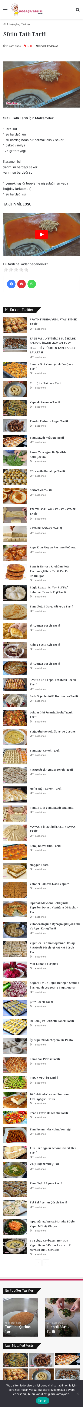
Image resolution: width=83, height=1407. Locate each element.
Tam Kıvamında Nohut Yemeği (50, 1129)
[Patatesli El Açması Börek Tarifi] (15, 775)
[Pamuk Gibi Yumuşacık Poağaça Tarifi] (15, 370)
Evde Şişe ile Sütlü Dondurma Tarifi (54, 696)
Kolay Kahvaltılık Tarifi (45, 846)
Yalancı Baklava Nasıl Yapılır (49, 884)
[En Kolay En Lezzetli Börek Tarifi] (15, 1027)
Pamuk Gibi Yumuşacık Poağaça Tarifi (51, 367)
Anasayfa (12, 24)
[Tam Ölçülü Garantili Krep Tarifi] (15, 612)
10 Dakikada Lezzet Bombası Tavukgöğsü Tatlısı (49, 1097)
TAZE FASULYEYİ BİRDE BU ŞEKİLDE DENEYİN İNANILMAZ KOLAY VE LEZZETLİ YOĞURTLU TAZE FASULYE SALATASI (53, 345)
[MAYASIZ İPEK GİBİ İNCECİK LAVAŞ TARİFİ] (15, 833)
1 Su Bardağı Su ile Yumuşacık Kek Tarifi (53, 1150)
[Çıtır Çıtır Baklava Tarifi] (15, 389)
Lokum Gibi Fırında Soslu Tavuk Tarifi (51, 715)
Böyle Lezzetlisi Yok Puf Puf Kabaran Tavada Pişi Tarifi (49, 590)
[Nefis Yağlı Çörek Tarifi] (15, 794)
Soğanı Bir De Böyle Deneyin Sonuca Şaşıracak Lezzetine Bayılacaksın (54, 985)
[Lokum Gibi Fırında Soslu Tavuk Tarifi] (15, 718)
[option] (20, 1317)
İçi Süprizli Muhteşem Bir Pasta (51, 1040)
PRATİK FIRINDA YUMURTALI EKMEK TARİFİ (53, 322)
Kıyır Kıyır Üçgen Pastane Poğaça (53, 547)
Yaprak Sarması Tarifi (45, 402)
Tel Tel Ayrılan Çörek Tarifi (48, 1202)
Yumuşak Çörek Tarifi (45, 750)
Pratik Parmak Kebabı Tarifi (49, 1113)
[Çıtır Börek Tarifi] (15, 1008)
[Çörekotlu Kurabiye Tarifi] (15, 477)
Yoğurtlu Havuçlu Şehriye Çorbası (53, 731)
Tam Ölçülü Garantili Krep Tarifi (51, 606)
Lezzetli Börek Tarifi (58, 1329)
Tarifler (25, 24)
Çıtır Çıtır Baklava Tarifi (46, 383)
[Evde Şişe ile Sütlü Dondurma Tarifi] (15, 700)
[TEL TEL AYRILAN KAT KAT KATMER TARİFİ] (15, 515)
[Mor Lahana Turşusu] (15, 970)
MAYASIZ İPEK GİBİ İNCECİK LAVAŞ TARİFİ (53, 829)
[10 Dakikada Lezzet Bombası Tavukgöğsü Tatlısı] (15, 1100)
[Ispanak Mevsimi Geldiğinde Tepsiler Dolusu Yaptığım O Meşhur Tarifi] (15, 909)
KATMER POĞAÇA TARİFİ (46, 528)
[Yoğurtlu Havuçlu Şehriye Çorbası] (15, 737)
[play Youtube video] (41, 234)
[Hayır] (78, 1393)
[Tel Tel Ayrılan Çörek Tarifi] (15, 1208)
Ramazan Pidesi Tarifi (45, 1059)
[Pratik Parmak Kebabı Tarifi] (15, 1117)
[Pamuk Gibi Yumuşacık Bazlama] (15, 813)
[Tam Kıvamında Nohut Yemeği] (15, 1135)
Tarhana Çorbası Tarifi (18, 1329)
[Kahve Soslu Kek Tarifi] (15, 650)
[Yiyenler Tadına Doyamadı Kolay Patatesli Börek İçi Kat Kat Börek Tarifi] (15, 949)
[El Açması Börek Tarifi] (15, 631)
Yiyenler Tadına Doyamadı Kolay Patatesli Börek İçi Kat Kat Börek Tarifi (52, 948)
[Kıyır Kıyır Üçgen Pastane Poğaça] (15, 553)
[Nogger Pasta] (15, 871)
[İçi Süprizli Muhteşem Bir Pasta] (15, 1046)
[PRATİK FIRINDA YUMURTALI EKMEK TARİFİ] (15, 325)
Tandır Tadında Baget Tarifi (49, 421)
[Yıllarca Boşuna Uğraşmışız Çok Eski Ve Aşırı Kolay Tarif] (15, 930)
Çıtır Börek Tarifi (41, 1002)
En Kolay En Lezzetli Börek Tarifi (52, 1021)
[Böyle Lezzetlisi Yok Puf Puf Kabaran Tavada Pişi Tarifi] (15, 593)
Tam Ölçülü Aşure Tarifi (46, 1183)
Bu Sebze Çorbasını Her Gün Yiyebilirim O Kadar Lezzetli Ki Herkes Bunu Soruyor (51, 1245)
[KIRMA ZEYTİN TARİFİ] (15, 1082)
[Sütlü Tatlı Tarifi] (15, 496)
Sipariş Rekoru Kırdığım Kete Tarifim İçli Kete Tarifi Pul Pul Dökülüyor (50, 571)
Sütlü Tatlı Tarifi (41, 490)
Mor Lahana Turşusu (44, 964)
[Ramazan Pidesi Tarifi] (15, 1065)
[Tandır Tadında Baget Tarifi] (15, 425)
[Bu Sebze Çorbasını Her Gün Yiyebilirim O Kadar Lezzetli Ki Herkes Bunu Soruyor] (15, 1246)
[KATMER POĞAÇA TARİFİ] (15, 534)
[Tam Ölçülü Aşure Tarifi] (15, 1189)
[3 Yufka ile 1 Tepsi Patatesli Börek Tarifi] (15, 684)
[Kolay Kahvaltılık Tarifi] (15, 852)
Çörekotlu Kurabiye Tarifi (47, 471)
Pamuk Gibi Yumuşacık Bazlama (51, 807)
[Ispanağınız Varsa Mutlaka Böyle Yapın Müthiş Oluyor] (15, 1227)
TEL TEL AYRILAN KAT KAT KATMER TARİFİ (53, 512)
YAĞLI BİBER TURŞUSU (44, 1164)
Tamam (42, 1400)
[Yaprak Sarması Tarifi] (15, 408)
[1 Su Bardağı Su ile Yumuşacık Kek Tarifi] (15, 1152)
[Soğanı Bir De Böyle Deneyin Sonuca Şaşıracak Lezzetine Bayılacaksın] (15, 989)
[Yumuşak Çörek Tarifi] (15, 756)
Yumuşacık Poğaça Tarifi (47, 437)
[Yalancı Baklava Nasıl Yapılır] (15, 890)
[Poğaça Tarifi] (27, 9)
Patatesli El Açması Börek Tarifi (51, 769)
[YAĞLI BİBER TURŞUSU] (15, 1170)
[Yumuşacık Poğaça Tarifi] (15, 441)
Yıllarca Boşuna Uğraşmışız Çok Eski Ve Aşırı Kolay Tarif (55, 926)
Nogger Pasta (39, 865)
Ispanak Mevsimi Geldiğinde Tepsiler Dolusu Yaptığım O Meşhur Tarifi (54, 908)
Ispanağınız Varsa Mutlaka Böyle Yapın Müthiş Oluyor (52, 1224)
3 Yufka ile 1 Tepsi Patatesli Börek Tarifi (53, 682)
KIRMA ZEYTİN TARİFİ (44, 1078)
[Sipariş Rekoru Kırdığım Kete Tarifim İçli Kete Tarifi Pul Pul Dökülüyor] (15, 572)
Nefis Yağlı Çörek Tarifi (46, 788)
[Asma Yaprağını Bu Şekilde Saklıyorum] (15, 458)
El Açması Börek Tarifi (45, 625)
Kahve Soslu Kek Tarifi (45, 644)
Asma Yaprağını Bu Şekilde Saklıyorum (48, 455)
